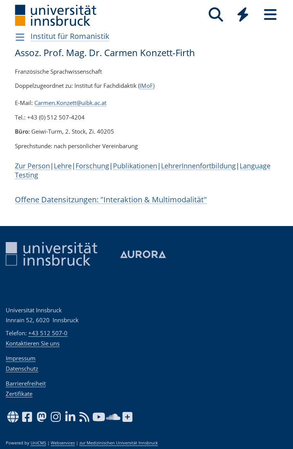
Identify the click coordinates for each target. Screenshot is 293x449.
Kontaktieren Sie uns (33, 343)
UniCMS (38, 443)
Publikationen (135, 165)
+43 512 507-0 (48, 333)
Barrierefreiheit (26, 383)
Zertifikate (19, 393)
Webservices (63, 443)
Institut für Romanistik (70, 36)
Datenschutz (22, 368)
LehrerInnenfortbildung (198, 165)
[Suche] (215, 15)
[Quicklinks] (242, 15)
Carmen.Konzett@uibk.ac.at (70, 103)
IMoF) (147, 85)
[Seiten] (270, 15)
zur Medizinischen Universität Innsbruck (118, 443)
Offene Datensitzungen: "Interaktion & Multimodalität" (111, 199)
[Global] (243, 15)
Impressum (20, 358)
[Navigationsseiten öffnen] (20, 37)
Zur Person (32, 165)
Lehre (63, 165)
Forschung (92, 165)
